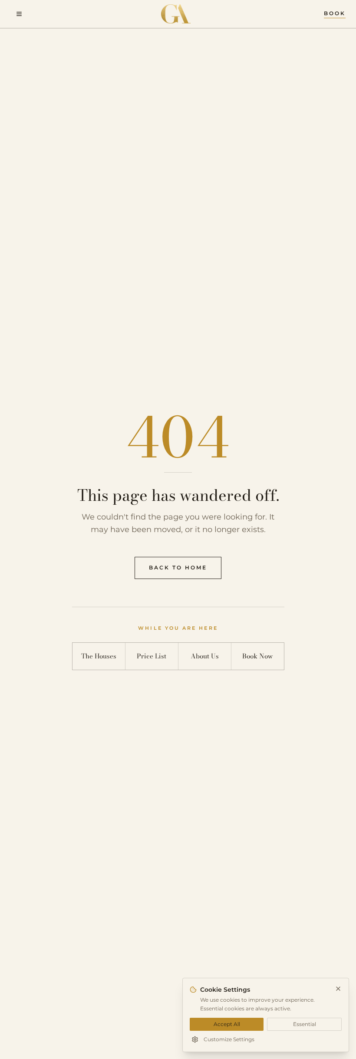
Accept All (227, 1024)
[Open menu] (19, 14)
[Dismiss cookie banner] (338, 988)
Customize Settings (229, 1039)
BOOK (335, 13)
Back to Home (178, 568)
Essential (304, 1024)
